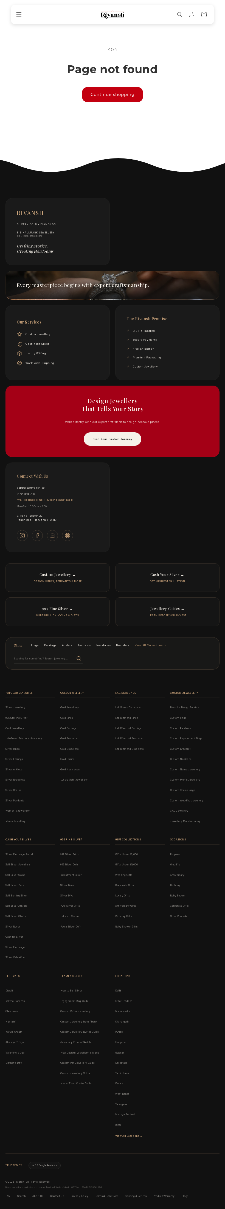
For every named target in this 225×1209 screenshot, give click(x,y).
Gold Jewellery (14, 728)
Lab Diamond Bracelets (129, 749)
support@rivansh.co (31, 487)
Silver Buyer (12, 926)
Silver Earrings (14, 759)
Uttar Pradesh (123, 1001)
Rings (34, 645)
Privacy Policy (79, 1196)
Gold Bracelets (69, 749)
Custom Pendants (180, 728)
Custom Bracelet (180, 749)
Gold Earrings (68, 728)
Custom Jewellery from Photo (78, 1021)
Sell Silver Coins (15, 875)
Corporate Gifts (124, 885)
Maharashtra (123, 1011)
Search (21, 1196)
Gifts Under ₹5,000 (126, 864)
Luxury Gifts (122, 895)
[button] (19, 15)
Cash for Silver (14, 936)
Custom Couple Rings (182, 790)
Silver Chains (13, 790)
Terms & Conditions (107, 1196)
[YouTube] (52, 535)
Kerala (119, 1083)
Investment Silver (71, 875)
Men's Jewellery (15, 821)
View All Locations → (129, 1136)
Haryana (120, 1042)
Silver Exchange (15, 947)
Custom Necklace (181, 759)
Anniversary (177, 875)
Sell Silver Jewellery (18, 864)
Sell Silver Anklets (16, 905)
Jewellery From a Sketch (75, 1042)
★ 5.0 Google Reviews (44, 1165)
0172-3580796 (26, 493)
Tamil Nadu (122, 1073)
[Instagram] (22, 535)
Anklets (67, 645)
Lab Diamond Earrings (128, 728)
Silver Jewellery (15, 707)
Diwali (9, 990)
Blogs (185, 1196)
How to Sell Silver (71, 990)
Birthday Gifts (123, 916)
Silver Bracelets (15, 779)
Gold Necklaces (70, 769)
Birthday (175, 885)
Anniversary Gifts (125, 905)
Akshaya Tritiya (14, 1042)
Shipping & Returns (136, 1196)
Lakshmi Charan (69, 916)
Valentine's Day (15, 1052)
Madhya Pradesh (125, 1114)
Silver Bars (67, 885)
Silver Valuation (15, 957)
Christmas (11, 1011)
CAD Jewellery (179, 810)
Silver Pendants (14, 800)
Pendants (84, 645)
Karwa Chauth (13, 1031)
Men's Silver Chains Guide (76, 1083)
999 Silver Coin (69, 864)
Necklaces (103, 645)
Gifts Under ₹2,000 (126, 854)
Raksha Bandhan (15, 1001)
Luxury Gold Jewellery (74, 779)
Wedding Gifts (123, 875)
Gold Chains (67, 759)
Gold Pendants (69, 738)
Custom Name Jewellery (185, 769)
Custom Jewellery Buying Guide (79, 1031)
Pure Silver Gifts (70, 905)
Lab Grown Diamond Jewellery (24, 738)
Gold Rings (66, 718)
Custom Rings (178, 718)
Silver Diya (67, 895)
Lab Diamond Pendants (129, 738)
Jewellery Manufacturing (185, 821)
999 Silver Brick (69, 854)
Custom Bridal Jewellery (75, 1011)
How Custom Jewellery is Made (79, 1052)
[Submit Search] (79, 658)
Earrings (50, 645)
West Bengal (123, 1094)
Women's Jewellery (17, 810)
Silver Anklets (13, 769)
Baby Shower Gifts (126, 926)
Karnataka (121, 1063)
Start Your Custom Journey (112, 439)
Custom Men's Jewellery (185, 779)
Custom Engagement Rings (186, 738)
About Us (37, 1196)
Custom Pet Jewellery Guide (77, 1063)
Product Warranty (164, 1196)
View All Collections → (151, 645)
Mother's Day (13, 1063)
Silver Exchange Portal (19, 854)
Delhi (118, 990)
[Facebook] (37, 535)
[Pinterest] (67, 535)
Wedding (175, 864)
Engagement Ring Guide (74, 1001)
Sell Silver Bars (14, 885)
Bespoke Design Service (184, 707)
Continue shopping (112, 94)
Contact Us (57, 1196)
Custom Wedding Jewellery (186, 800)
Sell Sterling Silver (16, 895)
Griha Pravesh (178, 916)
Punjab (119, 1031)
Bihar (118, 1125)
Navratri (10, 1021)
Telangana (121, 1104)
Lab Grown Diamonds (128, 707)
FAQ (7, 1196)
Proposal (175, 854)
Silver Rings (12, 749)
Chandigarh (122, 1021)
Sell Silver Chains (15, 916)
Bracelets (122, 645)
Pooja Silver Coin (70, 926)
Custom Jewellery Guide (75, 1073)
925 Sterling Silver (16, 718)
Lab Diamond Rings (126, 718)
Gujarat (119, 1052)
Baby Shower (178, 895)
